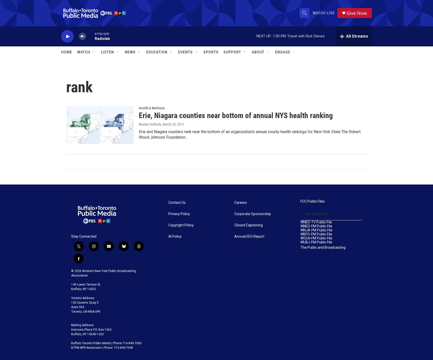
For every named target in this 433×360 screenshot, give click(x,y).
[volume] (82, 36)
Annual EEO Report (249, 236)
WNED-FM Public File (316, 226)
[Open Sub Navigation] (94, 52)
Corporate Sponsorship (252, 214)
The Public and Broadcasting (323, 247)
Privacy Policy (179, 214)
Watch (83, 52)
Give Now (357, 13)
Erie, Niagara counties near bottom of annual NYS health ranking (236, 115)
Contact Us (177, 203)
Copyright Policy (181, 225)
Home (66, 52)
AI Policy (175, 236)
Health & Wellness (152, 108)
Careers (240, 203)
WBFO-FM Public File (316, 234)
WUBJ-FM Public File (316, 242)
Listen (107, 52)
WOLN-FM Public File (316, 238)
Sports (211, 52)
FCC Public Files (312, 201)
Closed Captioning (248, 225)
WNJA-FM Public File (316, 230)
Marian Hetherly (150, 124)
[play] (67, 36)
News (130, 52)
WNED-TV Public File (316, 222)
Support (232, 52)
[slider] (90, 36)
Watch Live (324, 13)
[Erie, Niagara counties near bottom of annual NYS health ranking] (100, 125)
